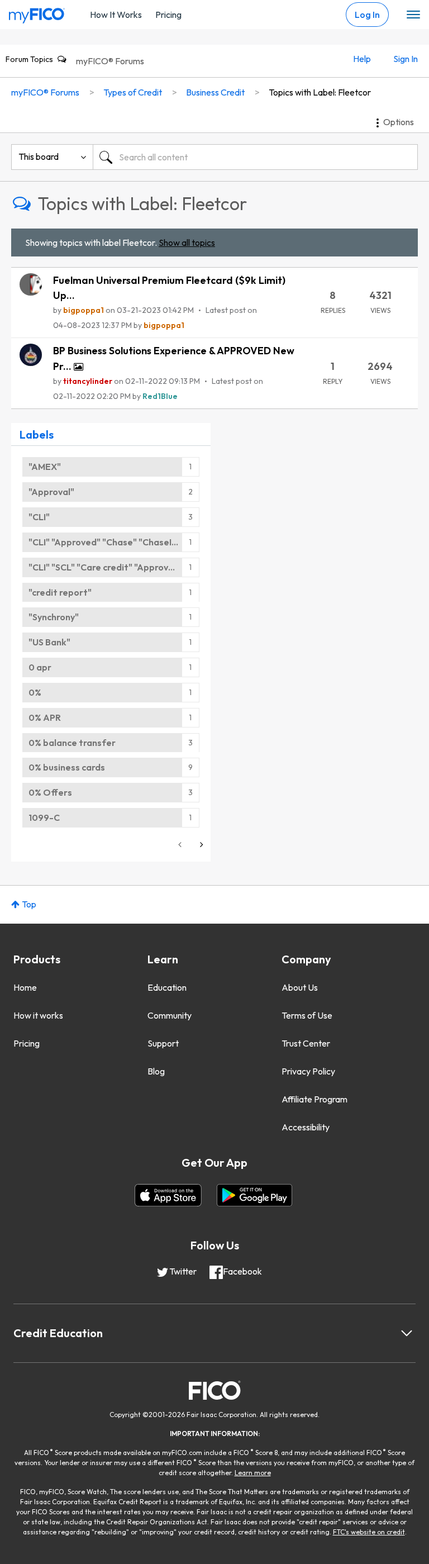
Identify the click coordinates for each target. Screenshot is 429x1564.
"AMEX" (44, 466)
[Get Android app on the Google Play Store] (254, 1195)
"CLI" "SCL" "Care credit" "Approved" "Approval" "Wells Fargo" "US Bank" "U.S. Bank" (113, 567)
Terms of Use (307, 1015)
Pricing (168, 14)
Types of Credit (132, 92)
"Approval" (51, 491)
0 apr (39, 667)
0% (34, 692)
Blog (156, 1071)
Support (163, 1043)
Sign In (405, 58)
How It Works (116, 14)
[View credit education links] (407, 1333)
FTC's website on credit (369, 1532)
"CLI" (39, 516)
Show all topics (187, 242)
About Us (300, 987)
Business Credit (215, 92)
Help (362, 58)
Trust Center (306, 1043)
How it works (38, 1015)
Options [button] (398, 121)
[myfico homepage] (37, 13)
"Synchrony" (53, 616)
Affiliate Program (314, 1099)
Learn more (253, 1472)
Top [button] (29, 904)
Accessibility (306, 1127)
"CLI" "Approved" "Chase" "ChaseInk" (106, 542)
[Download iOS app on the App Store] (168, 1195)
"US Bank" (49, 642)
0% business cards (66, 767)
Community (169, 1015)
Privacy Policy (308, 1071)
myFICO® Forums (110, 60)
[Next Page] (200, 844)
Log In (367, 14)
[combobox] (255, 157)
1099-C (44, 817)
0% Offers (50, 792)
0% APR (44, 717)
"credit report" (60, 592)
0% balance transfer (72, 742)
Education (167, 987)
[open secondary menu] (413, 15)
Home (25, 987)
